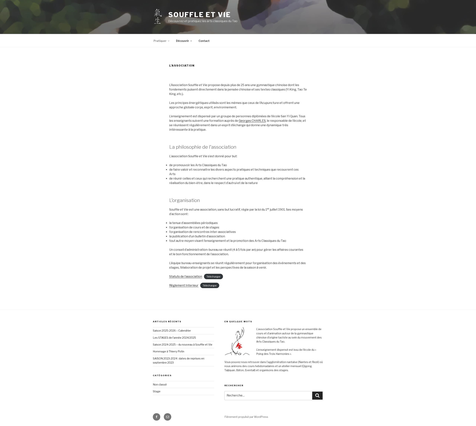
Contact (204, 40)
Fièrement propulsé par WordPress (246, 416)
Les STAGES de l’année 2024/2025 (174, 337)
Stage (156, 391)
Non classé (160, 384)
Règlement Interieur (183, 285)
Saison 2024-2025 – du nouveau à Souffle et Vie (182, 344)
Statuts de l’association (185, 276)
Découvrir (182, 40)
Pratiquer (160, 40)
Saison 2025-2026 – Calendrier (172, 330)
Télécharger (213, 276)
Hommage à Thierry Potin (168, 351)
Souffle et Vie (199, 15)
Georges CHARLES (252, 120)
